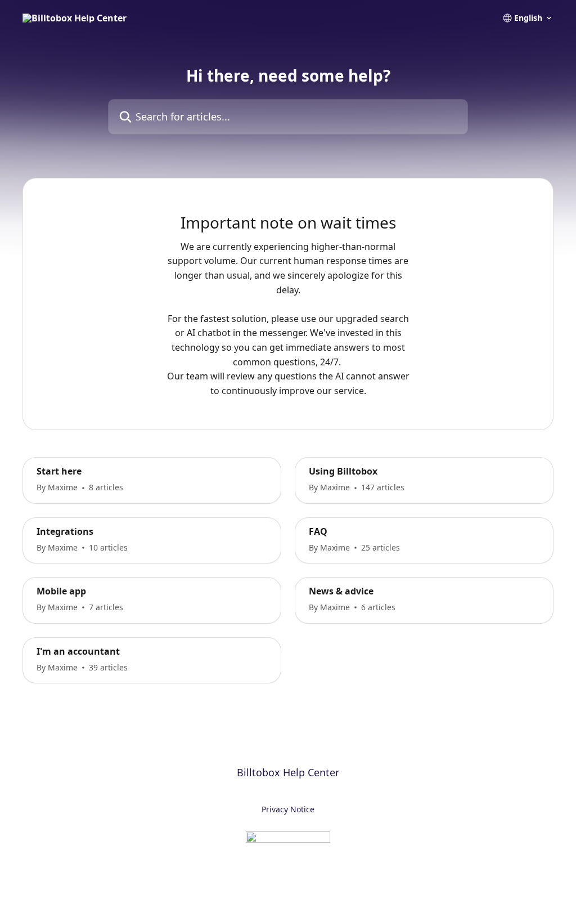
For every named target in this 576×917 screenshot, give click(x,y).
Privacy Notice (288, 809)
